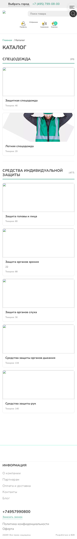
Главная (7, 40)
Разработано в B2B (65, 535)
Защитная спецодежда (21, 101)
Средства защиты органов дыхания (30, 358)
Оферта (8, 529)
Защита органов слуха (21, 312)
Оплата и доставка (17, 486)
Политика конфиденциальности (26, 524)
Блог (6, 498)
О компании (12, 473)
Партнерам (11, 479)
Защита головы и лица (21, 216)
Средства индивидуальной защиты (38, 173)
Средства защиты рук (20, 404)
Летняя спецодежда (19, 146)
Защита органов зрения (22, 262)
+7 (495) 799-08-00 (46, 4)
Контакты (10, 492)
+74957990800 (16, 511)
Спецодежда (38, 59)
